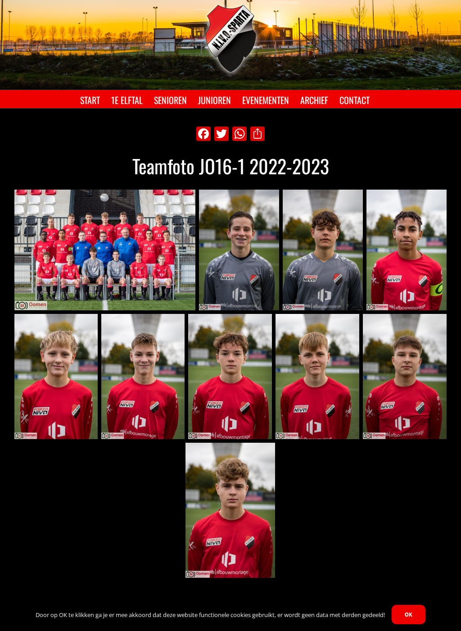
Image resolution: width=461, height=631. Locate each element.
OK (408, 614)
